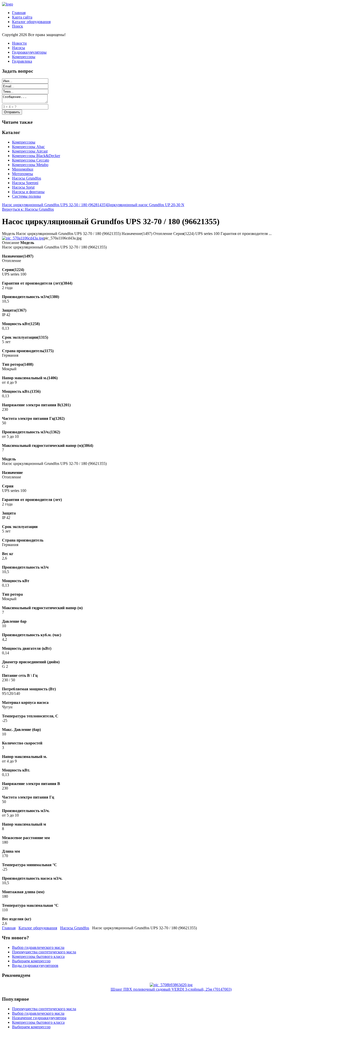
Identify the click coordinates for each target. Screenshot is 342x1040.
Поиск (17, 26)
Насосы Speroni (25, 183)
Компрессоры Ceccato (30, 160)
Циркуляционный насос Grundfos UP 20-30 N (145, 205)
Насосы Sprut (23, 187)
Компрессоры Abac (28, 147)
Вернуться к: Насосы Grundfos (28, 209)
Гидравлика (22, 61)
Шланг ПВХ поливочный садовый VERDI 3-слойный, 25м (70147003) (171, 989)
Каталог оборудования (31, 22)
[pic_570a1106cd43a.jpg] (23, 238)
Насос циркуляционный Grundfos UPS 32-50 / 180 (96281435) (54, 205)
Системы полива (26, 196)
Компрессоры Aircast (30, 151)
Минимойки (22, 169)
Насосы (18, 48)
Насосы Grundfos (26, 178)
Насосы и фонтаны (28, 192)
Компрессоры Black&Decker (36, 156)
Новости (19, 43)
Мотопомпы (22, 174)
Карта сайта (22, 17)
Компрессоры (23, 57)
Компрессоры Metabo (30, 165)
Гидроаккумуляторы (29, 52)
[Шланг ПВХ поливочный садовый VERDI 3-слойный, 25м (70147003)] (171, 985)
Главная (19, 13)
